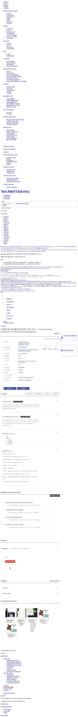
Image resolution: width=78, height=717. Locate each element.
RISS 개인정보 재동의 (9, 149)
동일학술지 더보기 (54, 495)
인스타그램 (7, 711)
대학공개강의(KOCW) (13, 660)
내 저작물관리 (10, 33)
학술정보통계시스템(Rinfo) (14, 662)
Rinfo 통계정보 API (12, 134)
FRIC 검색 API (10, 136)
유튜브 (5, 712)
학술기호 (6, 230)
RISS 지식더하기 (11, 62)
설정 (5, 51)
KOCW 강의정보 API (12, 131)
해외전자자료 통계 (9, 184)
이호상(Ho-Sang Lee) (23, 341)
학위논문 (9, 13)
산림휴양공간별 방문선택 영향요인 (15, 509)
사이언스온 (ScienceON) (13, 682)
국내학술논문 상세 (9, 322)
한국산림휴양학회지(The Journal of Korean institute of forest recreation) (28, 350)
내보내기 (29, 393)
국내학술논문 (10, 15)
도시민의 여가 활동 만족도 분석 (14, 517)
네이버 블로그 (7, 709)
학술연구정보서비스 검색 (10, 11)
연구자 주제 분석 (25, 548)
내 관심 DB (10, 38)
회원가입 (6, 2)
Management (32, 361)
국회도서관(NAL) (11, 679)
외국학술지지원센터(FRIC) (14, 663)
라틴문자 (6, 235)
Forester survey (21, 362)
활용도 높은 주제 (11, 106)
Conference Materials (12, 161)
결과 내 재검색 (6, 208)
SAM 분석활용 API (12, 138)
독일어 (5, 226)
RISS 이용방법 (10, 61)
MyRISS (6, 5)
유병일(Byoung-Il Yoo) (23, 344)
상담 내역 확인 (11, 90)
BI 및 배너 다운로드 (12, 66)
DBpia (29, 379)
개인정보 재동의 (8, 688)
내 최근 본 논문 (11, 31)
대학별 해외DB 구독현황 (13, 181)
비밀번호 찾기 (10, 48)
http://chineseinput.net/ (6, 254)
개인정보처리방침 (8, 687)
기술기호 (6, 232)
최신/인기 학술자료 (9, 109)
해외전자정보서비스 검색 (10, 154)
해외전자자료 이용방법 (13, 79)
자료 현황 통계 (11, 98)
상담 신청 (9, 88)
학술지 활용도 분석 (12, 102)
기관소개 (6, 690)
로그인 (5, 3)
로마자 (5, 242)
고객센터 (6, 6)
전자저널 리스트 (11, 169)
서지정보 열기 (58, 383)
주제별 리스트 (10, 172)
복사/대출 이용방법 (12, 78)
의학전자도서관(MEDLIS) (14, 671)
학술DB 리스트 (11, 171)
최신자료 (9, 112)
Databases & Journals (9, 167)
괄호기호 (6, 229)
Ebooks (8, 159)
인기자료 (9, 114)
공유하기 (47, 393)
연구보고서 (10, 21)
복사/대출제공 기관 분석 (13, 103)
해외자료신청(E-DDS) (9, 116)
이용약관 (6, 685)
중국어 (5, 219)
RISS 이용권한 (10, 73)
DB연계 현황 (10, 64)
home (5, 321)
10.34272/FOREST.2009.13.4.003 (26, 377)
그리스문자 (7, 222)
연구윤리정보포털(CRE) (13, 681)
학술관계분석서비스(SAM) (14, 665)
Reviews (9, 163)
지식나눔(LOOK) (11, 670)
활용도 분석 (5, 548)
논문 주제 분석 (14, 548)
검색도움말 (7, 197)
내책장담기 (38, 393)
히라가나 (6, 216)
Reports (8, 164)
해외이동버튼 (4, 715)
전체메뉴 (6, 8)
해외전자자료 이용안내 (10, 175)
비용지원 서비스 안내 (12, 121)
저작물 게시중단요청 (9, 693)
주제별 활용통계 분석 (12, 100)
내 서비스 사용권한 (12, 36)
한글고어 (6, 221)
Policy (27, 361)
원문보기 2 (10, 388)
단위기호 (6, 238)
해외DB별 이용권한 (12, 180)
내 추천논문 (10, 28)
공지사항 (6, 152)
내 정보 (9, 54)
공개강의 (9, 23)
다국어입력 (7, 198)
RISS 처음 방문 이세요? (10, 68)
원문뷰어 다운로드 (9, 146)
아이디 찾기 (10, 47)
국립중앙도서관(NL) (12, 678)
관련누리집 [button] (7, 658)
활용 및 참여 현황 (11, 139)
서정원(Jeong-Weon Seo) (24, 343)
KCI (23, 379)
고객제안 (9, 91)
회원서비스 (7, 41)
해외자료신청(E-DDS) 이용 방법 (15, 119)
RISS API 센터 (7, 127)
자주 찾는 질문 (11, 86)
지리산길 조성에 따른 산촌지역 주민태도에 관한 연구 (19, 502)
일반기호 (6, 240)
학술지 (8, 18)
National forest (21, 361)
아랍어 (5, 243)
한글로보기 (56, 333)
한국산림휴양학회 (22, 347)
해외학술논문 (10, 17)
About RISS (7, 58)
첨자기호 (6, 234)
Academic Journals (11, 157)
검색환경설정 (10, 55)
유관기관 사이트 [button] (8, 673)
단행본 (8, 20)
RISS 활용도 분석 (8, 96)
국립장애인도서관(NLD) (13, 676)
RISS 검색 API (10, 130)
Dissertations (10, 160)
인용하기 (23, 388)
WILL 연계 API (11, 133)
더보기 (57, 400)
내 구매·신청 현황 (11, 35)
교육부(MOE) (10, 674)
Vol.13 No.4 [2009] (22, 353)
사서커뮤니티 (10, 666)
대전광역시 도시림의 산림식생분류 (15, 524)
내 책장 (9, 30)
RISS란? (9, 71)
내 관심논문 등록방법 (12, 74)
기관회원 (9, 668)
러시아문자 (7, 237)
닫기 (2, 292)
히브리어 (6, 227)
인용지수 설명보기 (54, 580)
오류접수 (56, 393)
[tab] (5, 548)
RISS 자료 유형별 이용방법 (14, 76)
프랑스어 (6, 224)
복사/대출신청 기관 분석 (13, 105)
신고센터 (9, 93)
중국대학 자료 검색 (12, 124)
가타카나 (6, 218)
